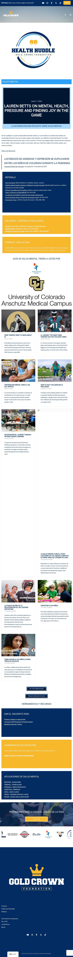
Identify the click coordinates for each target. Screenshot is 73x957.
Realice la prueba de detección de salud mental (19, 756)
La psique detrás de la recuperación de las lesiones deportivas (16, 607)
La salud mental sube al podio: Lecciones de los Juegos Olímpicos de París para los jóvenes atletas (55, 555)
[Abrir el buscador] (65, 15)
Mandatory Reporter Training (13, 724)
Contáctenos (5, 924)
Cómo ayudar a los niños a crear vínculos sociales (17, 660)
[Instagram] (47, 3)
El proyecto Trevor (11, 200)
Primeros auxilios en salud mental (14, 719)
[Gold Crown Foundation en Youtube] (28, 935)
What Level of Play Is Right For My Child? (21, 3)
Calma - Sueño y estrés (11, 792)
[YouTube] (43, 3)
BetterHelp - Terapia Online (12, 782)
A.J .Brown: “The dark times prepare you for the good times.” (54, 336)
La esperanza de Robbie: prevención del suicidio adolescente (24, 195)
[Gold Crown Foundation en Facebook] (36, 935)
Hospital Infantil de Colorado (14, 166)
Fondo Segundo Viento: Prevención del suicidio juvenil (22, 197)
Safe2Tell (8, 229)
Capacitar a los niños (49, 606)
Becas (3, 927)
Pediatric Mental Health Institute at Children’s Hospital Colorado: (25, 185)
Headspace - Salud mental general (15, 787)
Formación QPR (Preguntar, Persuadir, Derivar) (18, 722)
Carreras (4, 906)
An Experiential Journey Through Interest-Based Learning (17, 435)
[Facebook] (52, 3)
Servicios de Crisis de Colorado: (15, 231)
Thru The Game (10, 183)
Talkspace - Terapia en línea (13, 784)
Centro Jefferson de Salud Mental (15, 192)
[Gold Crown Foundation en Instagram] (32, 935)
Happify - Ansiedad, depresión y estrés (16, 794)
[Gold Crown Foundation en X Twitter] (41, 935)
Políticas (4, 912)
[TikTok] (60, 3)
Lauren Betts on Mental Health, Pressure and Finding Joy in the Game (36, 110)
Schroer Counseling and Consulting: (16, 190)
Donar (67, 3)
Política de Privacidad (8, 909)
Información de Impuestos (9, 919)
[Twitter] (56, 3)
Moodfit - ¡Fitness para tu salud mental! (16, 797)
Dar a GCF (4, 921)
